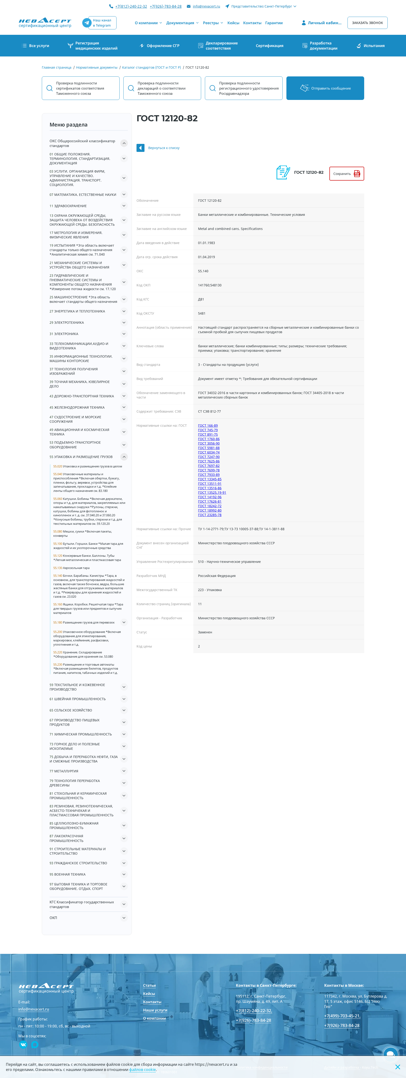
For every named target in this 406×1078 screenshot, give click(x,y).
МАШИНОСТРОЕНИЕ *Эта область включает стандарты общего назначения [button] (83, 299)
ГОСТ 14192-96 (210, 497)
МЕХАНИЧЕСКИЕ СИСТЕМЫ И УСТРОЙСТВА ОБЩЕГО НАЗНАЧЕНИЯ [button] (79, 265)
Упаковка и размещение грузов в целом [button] (87, 466)
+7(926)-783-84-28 (166, 6)
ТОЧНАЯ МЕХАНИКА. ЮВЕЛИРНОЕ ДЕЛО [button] (80, 383)
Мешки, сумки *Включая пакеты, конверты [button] (82, 533)
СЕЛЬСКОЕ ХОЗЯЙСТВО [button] (71, 710)
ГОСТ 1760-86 (209, 439)
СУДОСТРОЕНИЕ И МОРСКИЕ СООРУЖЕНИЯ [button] (75, 419)
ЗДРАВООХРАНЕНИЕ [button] (68, 206)
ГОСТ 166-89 (208, 425)
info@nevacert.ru (206, 6)
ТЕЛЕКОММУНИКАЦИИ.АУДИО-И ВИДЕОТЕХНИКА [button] (79, 345)
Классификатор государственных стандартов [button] (82, 904)
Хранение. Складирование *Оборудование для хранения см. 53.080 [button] (83, 654)
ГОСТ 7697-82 (209, 465)
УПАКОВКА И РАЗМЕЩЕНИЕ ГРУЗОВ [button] (81, 456)
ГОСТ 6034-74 (209, 452)
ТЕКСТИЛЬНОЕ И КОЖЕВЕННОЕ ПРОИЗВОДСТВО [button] (77, 687)
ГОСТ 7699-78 (209, 470)
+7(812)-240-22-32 (131, 6)
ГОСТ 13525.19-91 (212, 492)
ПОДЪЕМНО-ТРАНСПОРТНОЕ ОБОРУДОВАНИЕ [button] (75, 444)
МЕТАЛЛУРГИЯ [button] (64, 771)
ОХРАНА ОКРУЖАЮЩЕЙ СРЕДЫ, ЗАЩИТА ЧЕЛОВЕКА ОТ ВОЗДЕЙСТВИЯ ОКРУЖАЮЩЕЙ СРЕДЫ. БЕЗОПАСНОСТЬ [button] (82, 220)
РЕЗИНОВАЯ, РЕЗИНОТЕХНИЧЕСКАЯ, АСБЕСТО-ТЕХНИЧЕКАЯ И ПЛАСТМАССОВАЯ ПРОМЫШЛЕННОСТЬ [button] (81, 810)
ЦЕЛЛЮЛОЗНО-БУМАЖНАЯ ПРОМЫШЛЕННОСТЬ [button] (74, 825)
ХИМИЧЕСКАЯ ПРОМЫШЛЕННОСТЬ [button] (81, 734)
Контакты (152, 1001)
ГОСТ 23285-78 (210, 515)
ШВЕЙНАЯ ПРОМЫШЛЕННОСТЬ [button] (78, 699)
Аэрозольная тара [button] (71, 568)
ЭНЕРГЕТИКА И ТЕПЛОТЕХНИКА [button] (77, 311)
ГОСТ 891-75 (208, 434)
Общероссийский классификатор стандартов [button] (82, 143)
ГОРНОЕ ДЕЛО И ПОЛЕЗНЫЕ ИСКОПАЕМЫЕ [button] (75, 746)
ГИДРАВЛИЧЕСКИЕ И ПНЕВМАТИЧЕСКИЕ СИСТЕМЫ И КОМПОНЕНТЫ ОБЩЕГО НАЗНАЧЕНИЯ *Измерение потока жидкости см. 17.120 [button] (83, 282)
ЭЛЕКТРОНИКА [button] (64, 334)
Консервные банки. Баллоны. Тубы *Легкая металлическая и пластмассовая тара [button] (87, 558)
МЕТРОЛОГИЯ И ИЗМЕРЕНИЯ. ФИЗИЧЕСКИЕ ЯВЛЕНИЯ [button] (76, 234)
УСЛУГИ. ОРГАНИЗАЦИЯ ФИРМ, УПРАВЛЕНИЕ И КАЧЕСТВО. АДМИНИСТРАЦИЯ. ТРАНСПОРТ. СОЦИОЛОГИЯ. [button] (77, 178)
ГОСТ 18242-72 (210, 506)
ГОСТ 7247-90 (209, 456)
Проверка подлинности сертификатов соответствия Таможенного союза (80, 88)
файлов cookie (142, 1069)
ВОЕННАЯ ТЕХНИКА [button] (68, 874)
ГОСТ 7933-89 (209, 474)
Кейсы (149, 993)
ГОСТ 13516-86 (210, 488)
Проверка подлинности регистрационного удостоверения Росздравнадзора (249, 88)
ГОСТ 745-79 (208, 430)
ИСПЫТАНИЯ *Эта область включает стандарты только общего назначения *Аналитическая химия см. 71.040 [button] (82, 250)
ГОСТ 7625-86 (209, 461)
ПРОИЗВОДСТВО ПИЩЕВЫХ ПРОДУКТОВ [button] (74, 722)
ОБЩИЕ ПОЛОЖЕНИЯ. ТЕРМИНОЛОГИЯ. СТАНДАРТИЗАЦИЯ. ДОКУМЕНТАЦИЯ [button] (80, 158)
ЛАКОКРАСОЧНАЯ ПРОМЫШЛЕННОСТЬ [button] (66, 838)
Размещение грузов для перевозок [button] (84, 622)
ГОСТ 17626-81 (210, 501)
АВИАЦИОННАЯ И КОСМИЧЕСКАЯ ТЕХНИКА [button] (79, 431)
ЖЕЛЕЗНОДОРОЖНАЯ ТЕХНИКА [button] (77, 407)
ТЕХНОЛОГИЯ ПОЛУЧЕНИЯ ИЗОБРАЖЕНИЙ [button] (74, 371)
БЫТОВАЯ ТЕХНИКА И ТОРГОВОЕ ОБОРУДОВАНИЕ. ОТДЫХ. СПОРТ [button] (78, 886)
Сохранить (342, 173)
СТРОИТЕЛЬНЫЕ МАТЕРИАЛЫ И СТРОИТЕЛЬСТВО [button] (78, 851)
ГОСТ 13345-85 (210, 479)
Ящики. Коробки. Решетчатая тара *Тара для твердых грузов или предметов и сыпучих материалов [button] (88, 608)
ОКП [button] (53, 917)
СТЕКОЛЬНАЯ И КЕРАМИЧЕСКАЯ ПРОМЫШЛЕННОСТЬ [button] (78, 795)
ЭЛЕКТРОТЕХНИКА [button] (67, 322)
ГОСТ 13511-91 (210, 483)
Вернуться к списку (164, 148)
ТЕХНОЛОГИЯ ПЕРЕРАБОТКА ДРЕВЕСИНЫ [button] (75, 782)
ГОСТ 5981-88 (209, 448)
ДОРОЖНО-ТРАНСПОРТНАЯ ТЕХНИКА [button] (82, 396)
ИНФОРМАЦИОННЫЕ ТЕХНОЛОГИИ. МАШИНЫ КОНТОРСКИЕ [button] (81, 358)
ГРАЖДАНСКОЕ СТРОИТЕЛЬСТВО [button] (78, 863)
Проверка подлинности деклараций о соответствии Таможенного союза (162, 88)
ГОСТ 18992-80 (210, 510)
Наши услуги (155, 1010)
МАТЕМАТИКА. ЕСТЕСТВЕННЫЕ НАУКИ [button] (83, 194)
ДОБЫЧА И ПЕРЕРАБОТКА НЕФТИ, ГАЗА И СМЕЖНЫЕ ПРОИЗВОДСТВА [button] (84, 758)
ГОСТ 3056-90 (209, 443)
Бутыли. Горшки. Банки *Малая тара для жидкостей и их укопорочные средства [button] (88, 546)
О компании (154, 1018)
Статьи (149, 985)
